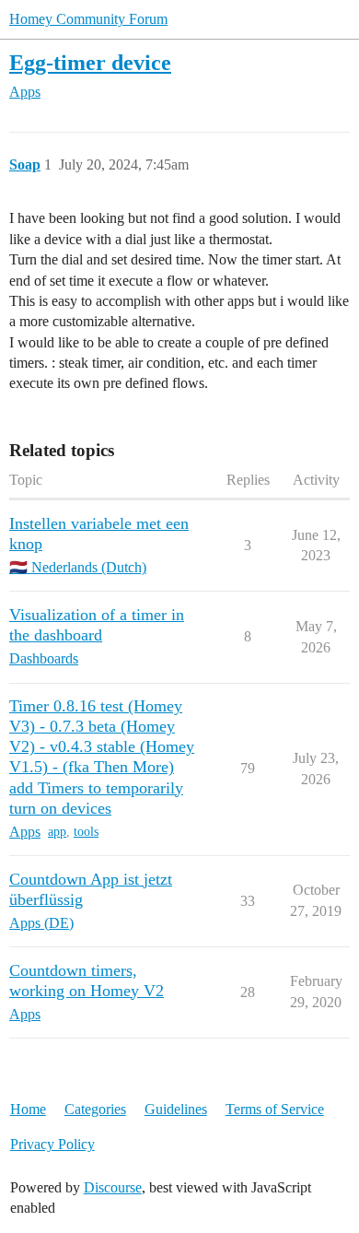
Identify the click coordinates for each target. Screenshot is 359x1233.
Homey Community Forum (88, 19)
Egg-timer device (90, 62)
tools (86, 832)
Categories (95, 1109)
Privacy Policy (52, 1144)
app (57, 832)
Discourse (113, 1187)
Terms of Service (275, 1109)
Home (28, 1109)
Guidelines (176, 1109)
